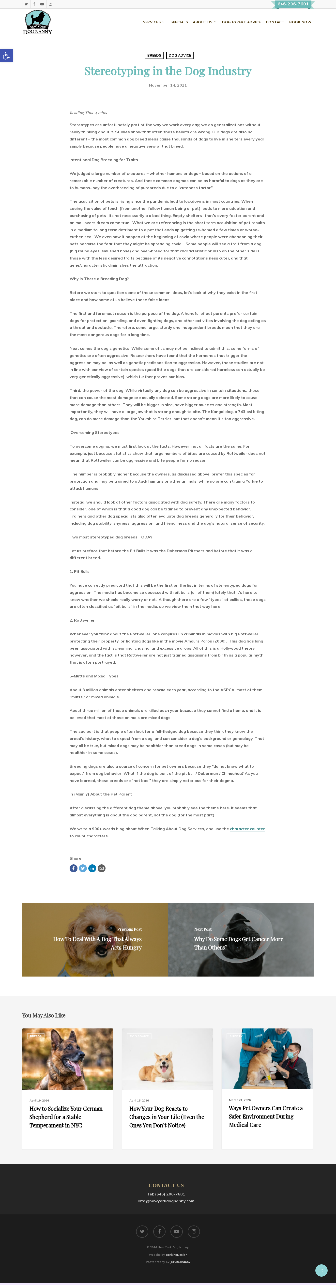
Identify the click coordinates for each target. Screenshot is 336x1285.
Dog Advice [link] (180, 55)
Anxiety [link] (236, 1036)
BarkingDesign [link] (176, 1254)
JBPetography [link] (180, 1262)
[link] (6, 55)
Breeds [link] (154, 55)
